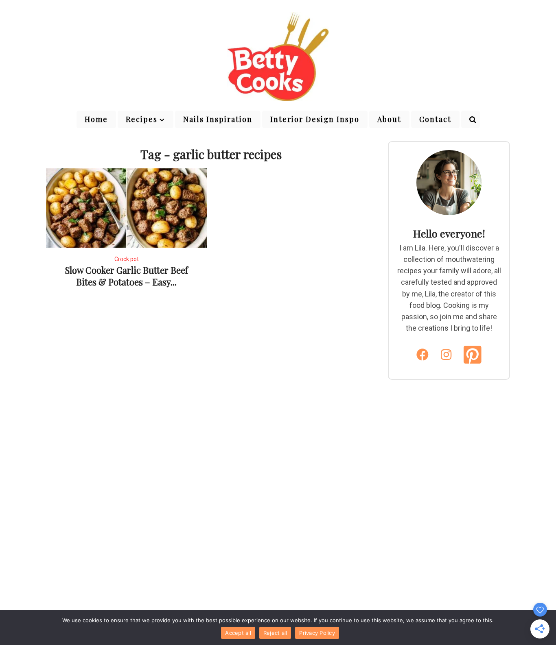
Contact (435, 119)
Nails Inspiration (217, 119)
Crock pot (126, 259)
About (389, 119)
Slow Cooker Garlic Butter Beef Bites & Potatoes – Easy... (126, 276)
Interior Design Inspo (314, 119)
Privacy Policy (317, 633)
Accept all (238, 633)
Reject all (275, 633)
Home (96, 119)
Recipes (142, 119)
